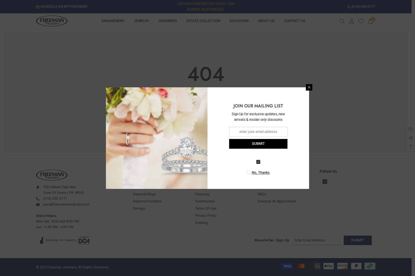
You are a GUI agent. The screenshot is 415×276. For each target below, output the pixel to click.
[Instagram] (258, 161)
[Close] (309, 87)
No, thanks (261, 173)
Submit (258, 144)
